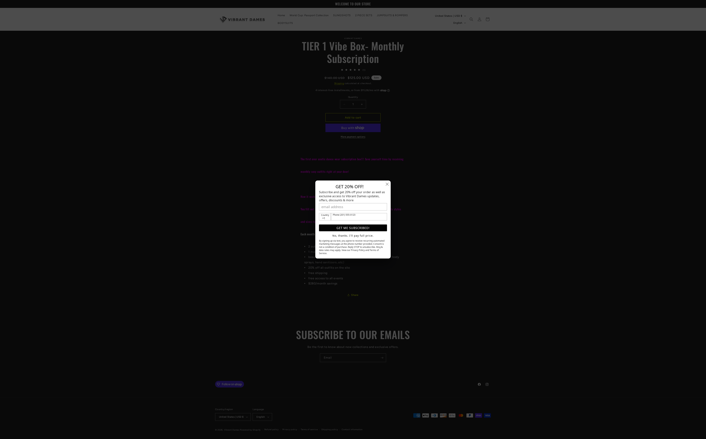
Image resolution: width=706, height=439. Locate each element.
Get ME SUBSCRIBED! (353, 228)
